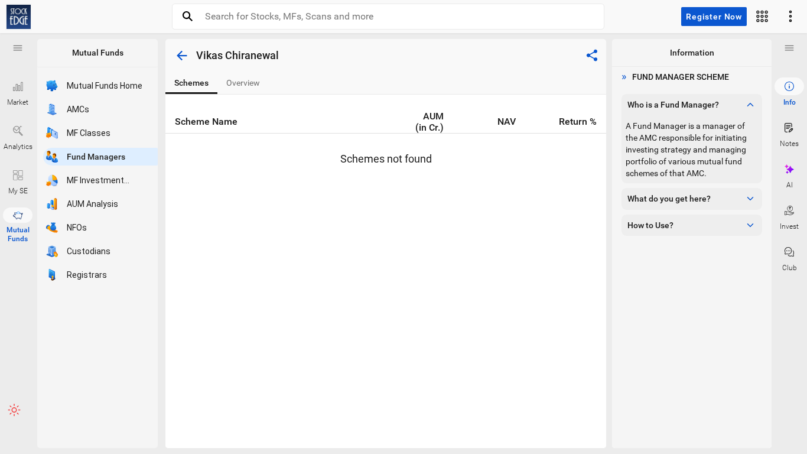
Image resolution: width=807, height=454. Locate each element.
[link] (18, 17)
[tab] (191, 83)
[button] (17, 48)
